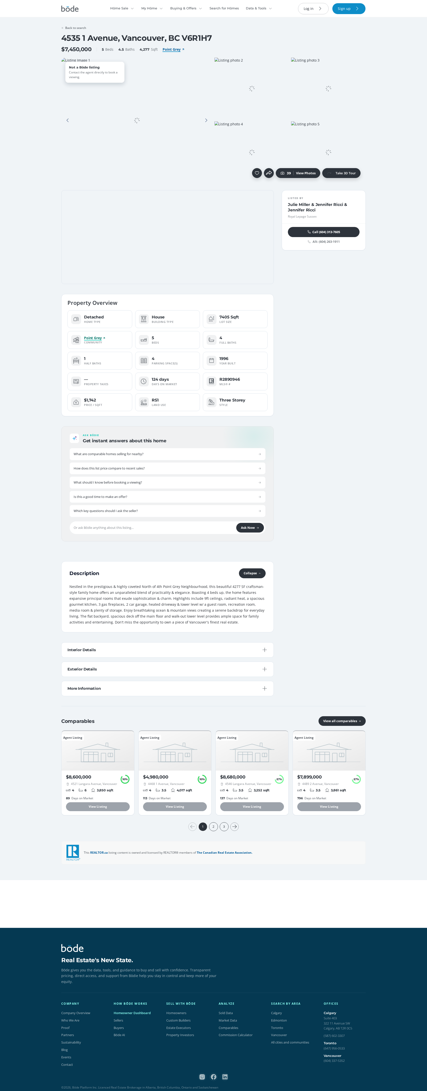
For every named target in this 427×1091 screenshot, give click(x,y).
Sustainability (71, 1042)
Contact (67, 1064)
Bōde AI (119, 1035)
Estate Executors (178, 1027)
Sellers (118, 1020)
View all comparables (340, 721)
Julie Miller (299, 204)
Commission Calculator (236, 1035)
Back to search (75, 28)
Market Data (228, 1020)
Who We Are (70, 1020)
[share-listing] (269, 173)
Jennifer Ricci (329, 204)
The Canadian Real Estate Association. (224, 852)
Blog (64, 1049)
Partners (67, 1035)
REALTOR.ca (99, 852)
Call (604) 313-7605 (326, 231)
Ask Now (248, 527)
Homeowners (176, 1013)
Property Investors (180, 1035)
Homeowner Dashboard (132, 1013)
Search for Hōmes (224, 8)
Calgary (276, 1013)
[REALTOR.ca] (73, 853)
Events (66, 1057)
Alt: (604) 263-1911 (326, 242)
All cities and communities (290, 1042)
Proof (65, 1027)
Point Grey (172, 49)
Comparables (228, 1027)
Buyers (119, 1027)
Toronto (277, 1027)
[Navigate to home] (70, 8)
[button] (67, 120)
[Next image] (206, 120)
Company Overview (75, 1013)
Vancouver (279, 1035)
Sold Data (226, 1013)
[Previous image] (67, 120)
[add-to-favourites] (257, 173)
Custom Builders (178, 1020)
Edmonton (279, 1020)
